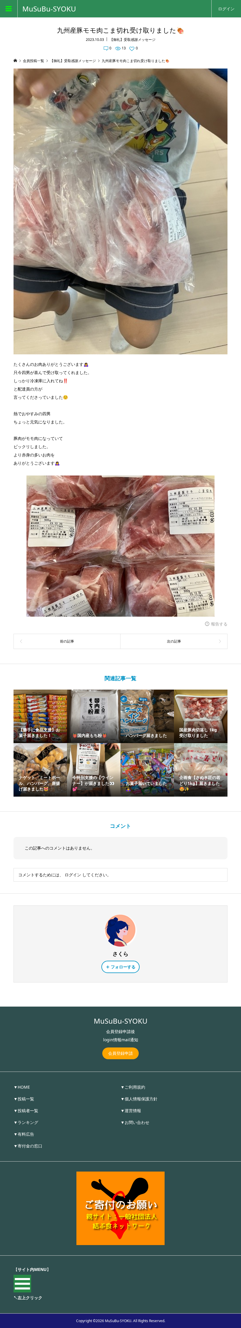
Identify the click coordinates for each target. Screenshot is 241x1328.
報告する (219, 624)
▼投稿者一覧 (26, 1110)
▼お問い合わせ (134, 1122)
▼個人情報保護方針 (139, 1099)
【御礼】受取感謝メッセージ (132, 39)
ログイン (226, 8)
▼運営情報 (130, 1110)
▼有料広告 (24, 1134)
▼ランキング (26, 1122)
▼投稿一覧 (24, 1099)
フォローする (123, 967)
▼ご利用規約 (132, 1087)
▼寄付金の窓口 (28, 1146)
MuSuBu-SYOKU (49, 9)
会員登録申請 (120, 1053)
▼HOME (22, 1087)
